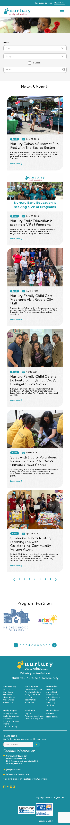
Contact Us (8, 702)
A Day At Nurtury (32, 694)
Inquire (28, 713)
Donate (49, 689)
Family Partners (10, 713)
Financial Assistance (34, 716)
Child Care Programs (34, 718)
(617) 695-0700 (13, 769)
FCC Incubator (52, 710)
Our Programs (31, 686)
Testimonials (30, 700)
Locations (29, 697)
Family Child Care (33, 692)
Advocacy (50, 702)
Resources (8, 718)
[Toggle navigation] (62, 11)
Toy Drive (50, 705)
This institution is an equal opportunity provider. (25, 779)
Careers (50, 713)
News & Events (52, 717)
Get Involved (8, 700)
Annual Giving (52, 692)
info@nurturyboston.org (17, 774)
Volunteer (50, 700)
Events (6, 724)
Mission (6, 689)
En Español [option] (37, 63)
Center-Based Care (33, 689)
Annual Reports (53, 697)
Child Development (11, 716)
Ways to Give (52, 694)
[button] (14, 579)
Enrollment (29, 702)
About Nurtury (9, 686)
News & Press (9, 697)
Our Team (7, 694)
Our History (8, 692)
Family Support (10, 710)
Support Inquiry (10, 726)
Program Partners (11, 721)
